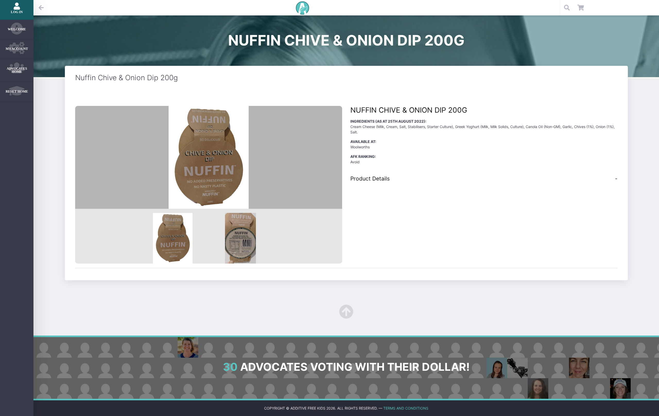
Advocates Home (17, 70)
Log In (17, 12)
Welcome (17, 29)
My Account (17, 48)
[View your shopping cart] (581, 7)
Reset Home (17, 91)
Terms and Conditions (405, 408)
